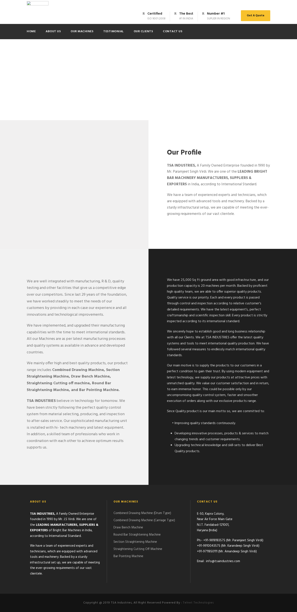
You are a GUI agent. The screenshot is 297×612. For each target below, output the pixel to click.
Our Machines (82, 31)
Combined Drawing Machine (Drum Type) (142, 513)
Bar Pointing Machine (128, 556)
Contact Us (172, 31)
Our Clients (143, 31)
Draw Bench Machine (128, 527)
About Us (53, 31)
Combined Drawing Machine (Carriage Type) (144, 520)
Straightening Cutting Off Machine (137, 549)
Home (31, 31)
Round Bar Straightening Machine (137, 534)
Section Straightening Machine (135, 542)
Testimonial (113, 31)
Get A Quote (255, 15)
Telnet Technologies (198, 602)
